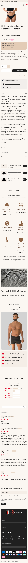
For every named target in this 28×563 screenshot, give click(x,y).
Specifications (4, 147)
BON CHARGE (7, 561)
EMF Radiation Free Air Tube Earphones (14, 165)
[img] (14, 419)
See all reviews (7, 399)
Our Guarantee (4, 152)
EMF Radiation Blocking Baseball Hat (15, 172)
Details (2, 93)
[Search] (23, 5)
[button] (2, 5)
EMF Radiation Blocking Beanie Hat (14, 178)
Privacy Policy (19, 499)
